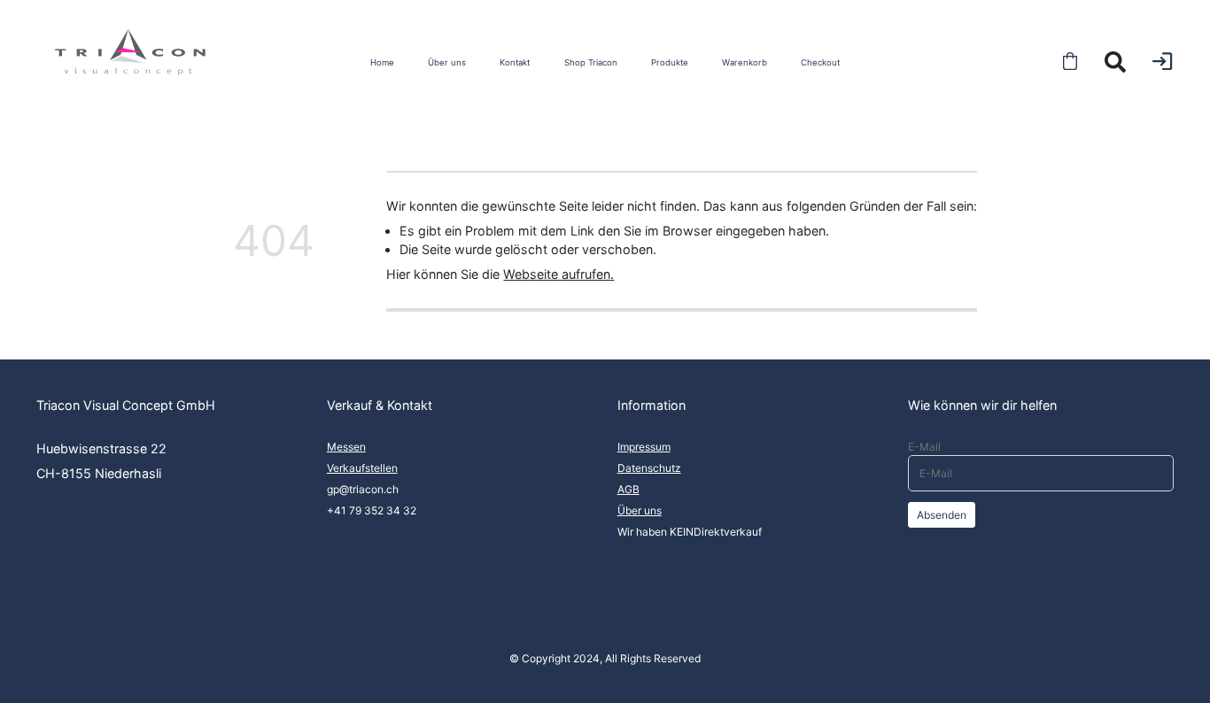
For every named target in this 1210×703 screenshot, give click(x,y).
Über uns (447, 62)
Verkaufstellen (362, 468)
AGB (628, 489)
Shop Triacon (590, 62)
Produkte (669, 62)
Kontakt (515, 62)
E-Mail (924, 446)
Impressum (644, 446)
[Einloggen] (1162, 61)
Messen (346, 446)
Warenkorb (744, 62)
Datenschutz (649, 468)
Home (382, 62)
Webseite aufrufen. (558, 274)
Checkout (820, 62)
